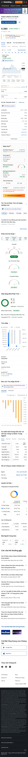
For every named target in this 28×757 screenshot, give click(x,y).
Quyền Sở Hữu (6, 483)
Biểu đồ (9, 42)
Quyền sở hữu (15, 46)
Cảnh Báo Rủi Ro (4, 747)
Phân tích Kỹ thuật (8, 234)
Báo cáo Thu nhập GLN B (10, 381)
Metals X (17, 540)
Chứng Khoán (5, 5)
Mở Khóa (23, 87)
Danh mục (17, 680)
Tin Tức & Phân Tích (19, 42)
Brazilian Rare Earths (6, 540)
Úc (26, 478)
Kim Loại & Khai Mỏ (22, 471)
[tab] (7, 239)
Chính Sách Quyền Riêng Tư (7, 742)
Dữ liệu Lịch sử (23, 46)
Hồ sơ (9, 46)
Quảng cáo (4, 677)
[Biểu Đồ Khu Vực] (5, 50)
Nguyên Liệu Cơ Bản (21, 475)
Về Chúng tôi (4, 674)
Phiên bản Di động (19, 677)
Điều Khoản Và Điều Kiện (6, 737)
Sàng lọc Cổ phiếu (15, 5)
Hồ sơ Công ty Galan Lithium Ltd (12, 466)
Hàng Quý (11, 390)
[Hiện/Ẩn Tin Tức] (10, 50)
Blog (16, 674)
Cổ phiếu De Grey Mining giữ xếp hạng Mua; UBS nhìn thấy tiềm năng (13, 221)
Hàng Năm (4, 390)
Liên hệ (3, 680)
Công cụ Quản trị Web (20, 683)
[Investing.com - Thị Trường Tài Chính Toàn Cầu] (9, 2)
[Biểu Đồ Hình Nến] (3, 50)
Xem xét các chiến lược (10, 37)
